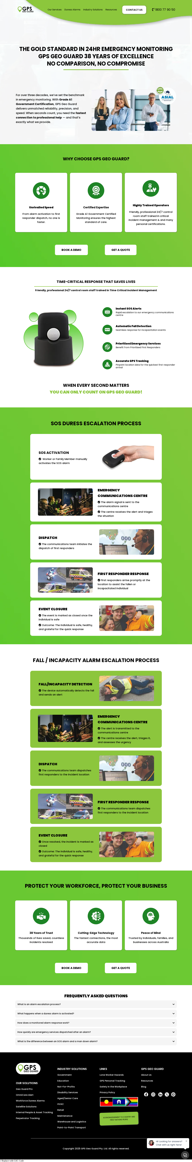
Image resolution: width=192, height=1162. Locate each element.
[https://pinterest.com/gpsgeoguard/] (173, 1094)
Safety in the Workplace (113, 1086)
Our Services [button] (55, 9)
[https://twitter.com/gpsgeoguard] (167, 1094)
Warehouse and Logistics (71, 1121)
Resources (147, 1080)
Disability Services (67, 1092)
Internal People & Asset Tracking (34, 1112)
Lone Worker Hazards (112, 1075)
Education (63, 1080)
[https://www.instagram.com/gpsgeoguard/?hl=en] (153, 1094)
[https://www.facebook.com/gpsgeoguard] (146, 1094)
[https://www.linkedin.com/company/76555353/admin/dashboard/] (160, 1094)
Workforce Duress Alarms (30, 1100)
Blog (143, 1086)
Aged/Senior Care (67, 1098)
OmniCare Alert (24, 1095)
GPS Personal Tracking (112, 1080)
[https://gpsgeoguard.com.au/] (34, 1068)
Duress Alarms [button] (72, 9)
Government (64, 1075)
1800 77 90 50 (165, 9)
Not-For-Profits (66, 1086)
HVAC (60, 1104)
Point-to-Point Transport (71, 1127)
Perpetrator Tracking (28, 1118)
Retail (60, 1110)
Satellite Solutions (26, 1106)
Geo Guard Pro (24, 1089)
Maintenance (64, 1115)
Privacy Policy (107, 1092)
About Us (146, 1075)
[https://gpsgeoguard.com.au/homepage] (26, 10)
